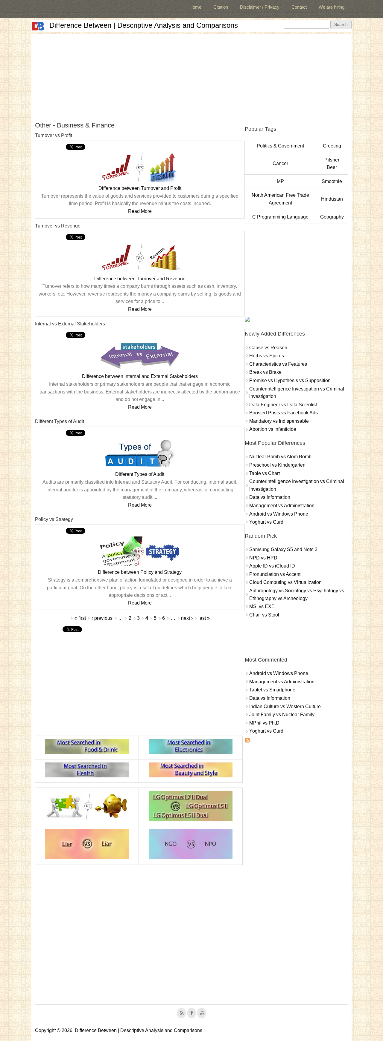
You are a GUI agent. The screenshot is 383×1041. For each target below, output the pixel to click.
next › (187, 618)
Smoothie (332, 181)
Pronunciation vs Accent (274, 574)
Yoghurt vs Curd (266, 522)
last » (204, 618)
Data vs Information (269, 497)
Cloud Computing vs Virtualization (285, 582)
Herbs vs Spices (266, 355)
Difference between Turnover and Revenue (140, 278)
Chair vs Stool (264, 614)
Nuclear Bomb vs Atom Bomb (280, 456)
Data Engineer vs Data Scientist (283, 404)
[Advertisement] (191, 76)
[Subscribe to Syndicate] (247, 740)
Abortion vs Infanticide (272, 429)
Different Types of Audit (139, 474)
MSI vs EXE (262, 606)
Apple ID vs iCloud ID (272, 565)
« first (80, 618)
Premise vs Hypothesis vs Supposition (290, 380)
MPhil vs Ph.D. (265, 722)
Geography (332, 216)
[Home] (38, 26)
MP (280, 181)
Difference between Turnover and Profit (139, 188)
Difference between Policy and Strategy (140, 572)
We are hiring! (332, 7)
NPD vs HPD (263, 557)
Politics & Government (280, 145)
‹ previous (102, 618)
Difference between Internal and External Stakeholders (140, 376)
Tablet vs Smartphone (272, 689)
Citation (220, 7)
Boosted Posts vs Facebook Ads (283, 412)
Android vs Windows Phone (278, 513)
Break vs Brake (265, 372)
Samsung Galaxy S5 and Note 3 (283, 549)
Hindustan (332, 199)
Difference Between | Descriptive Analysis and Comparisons (143, 25)
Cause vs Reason (268, 347)
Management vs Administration (281, 505)
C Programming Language (280, 216)
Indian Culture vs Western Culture (285, 706)
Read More (140, 211)
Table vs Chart (264, 473)
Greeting (332, 145)
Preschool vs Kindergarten (277, 465)
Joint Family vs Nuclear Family (281, 714)
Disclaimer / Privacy (259, 7)
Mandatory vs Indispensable (279, 421)
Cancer (280, 163)
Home (195, 7)
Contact (299, 7)
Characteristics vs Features (278, 364)
